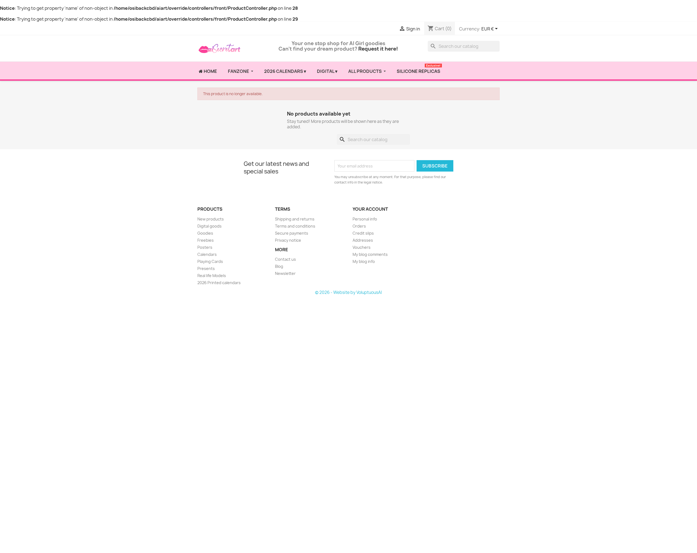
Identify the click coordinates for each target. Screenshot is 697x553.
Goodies (205, 232)
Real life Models (211, 275)
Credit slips (363, 232)
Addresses (363, 240)
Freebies (205, 240)
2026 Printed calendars (219, 282)
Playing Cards (210, 261)
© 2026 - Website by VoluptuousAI (348, 292)
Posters (204, 247)
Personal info (365, 218)
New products (210, 218)
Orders (359, 225)
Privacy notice (288, 240)
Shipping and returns (294, 218)
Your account (370, 209)
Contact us (285, 259)
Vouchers (362, 247)
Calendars (207, 254)
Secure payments (291, 232)
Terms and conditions (295, 225)
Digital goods (209, 225)
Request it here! (378, 48)
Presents (206, 268)
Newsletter (285, 273)
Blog (279, 266)
